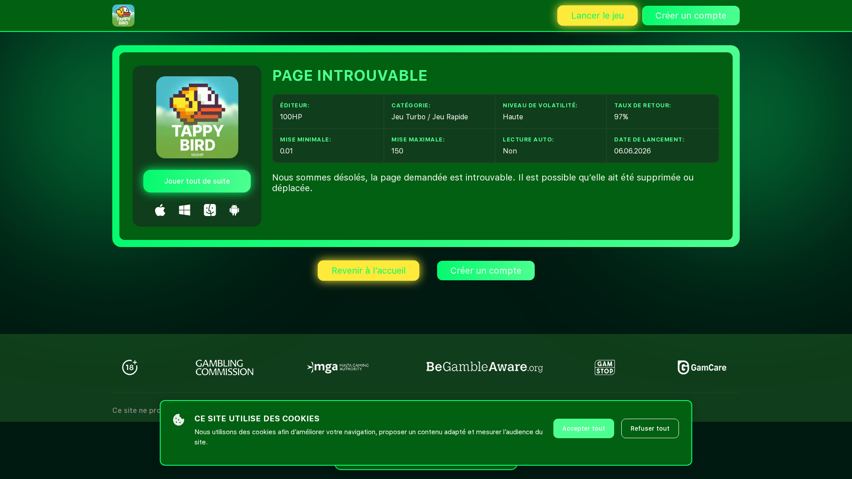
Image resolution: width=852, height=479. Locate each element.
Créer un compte (690, 15)
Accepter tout (583, 428)
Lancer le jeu (597, 15)
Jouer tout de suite (197, 181)
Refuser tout (650, 428)
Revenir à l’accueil (368, 270)
